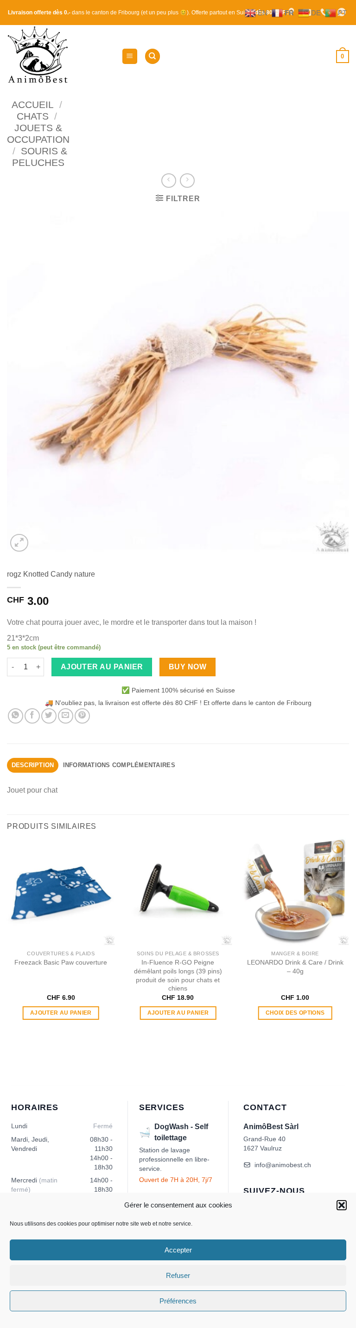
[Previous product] (187, 180)
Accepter (178, 1250)
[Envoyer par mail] (65, 716)
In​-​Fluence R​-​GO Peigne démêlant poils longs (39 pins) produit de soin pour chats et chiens (178, 975)
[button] (341, 1205)
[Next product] (168, 180)
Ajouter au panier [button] (61, 1013)
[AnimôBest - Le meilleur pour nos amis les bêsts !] (60, 56)
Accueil (33, 104)
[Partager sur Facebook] (32, 716)
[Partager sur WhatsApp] (15, 716)
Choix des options (295, 1013)
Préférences (178, 1301)
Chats (33, 116)
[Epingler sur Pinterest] (82, 716)
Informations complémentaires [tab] (119, 765)
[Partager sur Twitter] (49, 716)
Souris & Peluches (39, 157)
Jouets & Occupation (38, 133)
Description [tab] (33, 765)
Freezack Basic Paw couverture (60, 962)
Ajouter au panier (102, 667)
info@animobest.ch (282, 1165)
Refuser (178, 1275)
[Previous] (7, 937)
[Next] (349, 937)
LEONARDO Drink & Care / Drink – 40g (295, 967)
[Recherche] (152, 56)
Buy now (187, 667)
